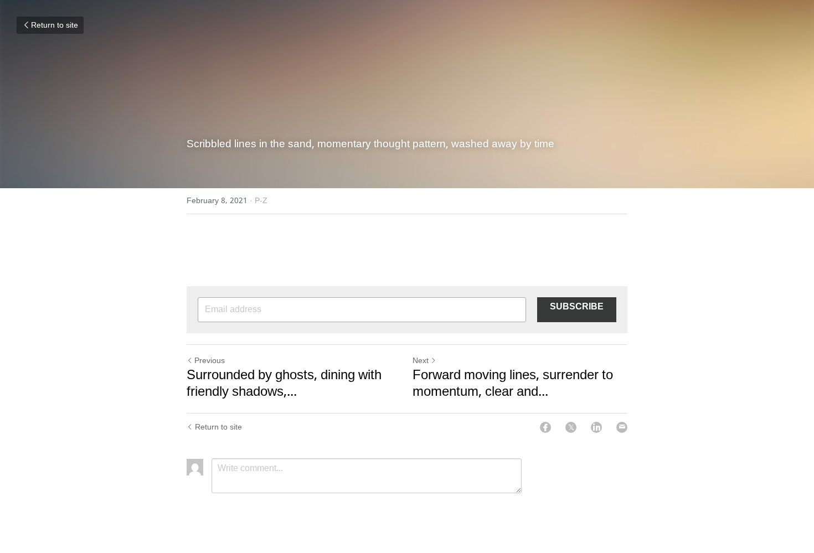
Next (421, 361)
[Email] (621, 427)
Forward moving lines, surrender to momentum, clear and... (513, 384)
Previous (209, 361)
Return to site (54, 25)
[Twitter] (570, 427)
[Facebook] (545, 427)
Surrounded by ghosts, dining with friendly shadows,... (284, 384)
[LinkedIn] (596, 427)
